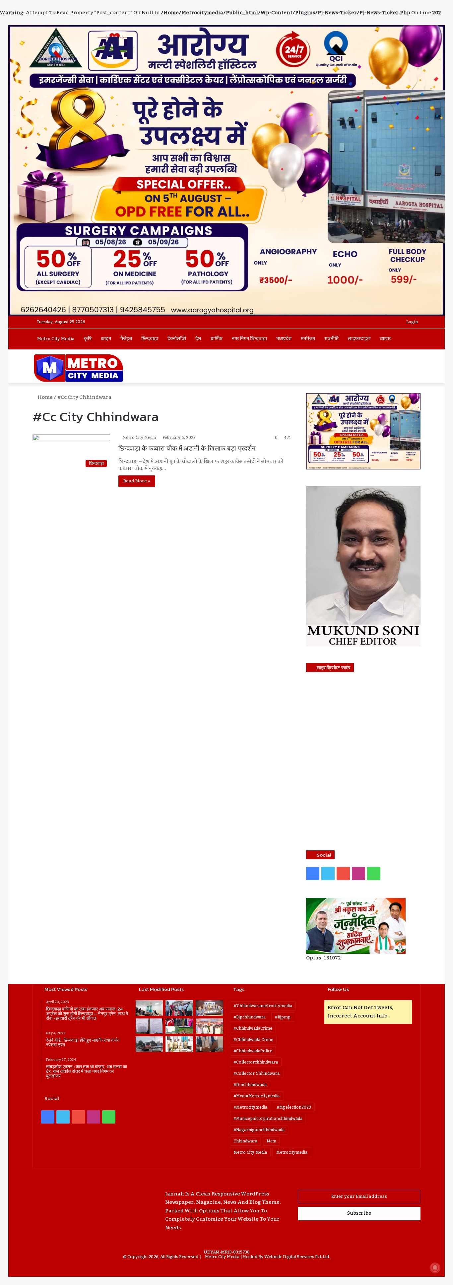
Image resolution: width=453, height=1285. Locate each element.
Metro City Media (56, 339)
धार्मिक (216, 339)
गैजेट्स (126, 339)
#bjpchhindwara (249, 1017)
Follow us (338, 989)
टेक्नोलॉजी (176, 339)
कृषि (88, 339)
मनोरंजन (308, 339)
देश (198, 339)
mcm (271, 1141)
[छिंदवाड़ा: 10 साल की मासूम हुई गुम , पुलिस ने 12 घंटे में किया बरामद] (179, 1044)
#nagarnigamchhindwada (259, 1130)
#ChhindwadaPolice (252, 1051)
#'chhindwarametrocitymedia (262, 1006)
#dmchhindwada (250, 1085)
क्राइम (106, 339)
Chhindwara (245, 1141)
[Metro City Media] (78, 368)
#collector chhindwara (256, 1073)
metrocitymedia (291, 1152)
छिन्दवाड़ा (149, 339)
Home (44, 397)
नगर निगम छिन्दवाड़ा (249, 339)
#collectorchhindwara (255, 1062)
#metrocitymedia (250, 1107)
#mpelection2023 (294, 1107)
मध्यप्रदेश (283, 339)
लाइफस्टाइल (359, 339)
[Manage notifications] (435, 1267)
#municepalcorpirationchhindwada (267, 1119)
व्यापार (385, 339)
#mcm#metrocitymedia (256, 1096)
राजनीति (331, 339)
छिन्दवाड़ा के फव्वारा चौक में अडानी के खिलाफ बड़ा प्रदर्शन (186, 448)
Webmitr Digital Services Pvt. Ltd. (297, 1257)
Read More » (136, 481)
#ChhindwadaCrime (252, 1028)
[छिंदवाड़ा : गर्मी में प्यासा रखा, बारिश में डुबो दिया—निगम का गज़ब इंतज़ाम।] (149, 1044)
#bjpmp (283, 1017)
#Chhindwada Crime (253, 1040)
